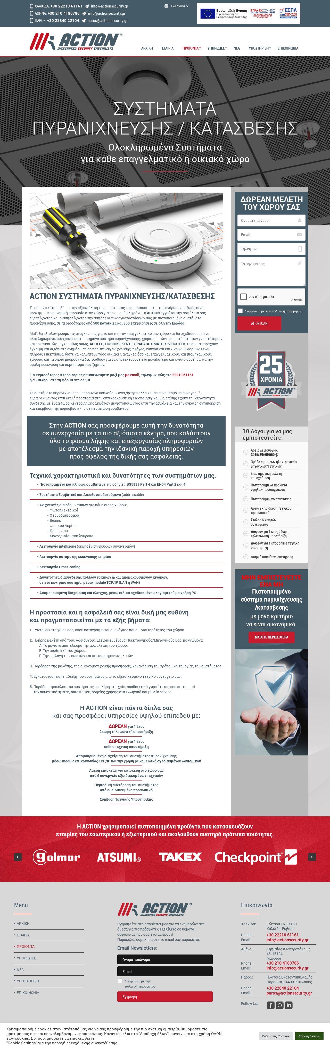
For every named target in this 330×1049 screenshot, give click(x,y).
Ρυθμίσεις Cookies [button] (276, 1036)
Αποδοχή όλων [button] (309, 1036)
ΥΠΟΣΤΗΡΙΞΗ (259, 48)
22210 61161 (183, 374)
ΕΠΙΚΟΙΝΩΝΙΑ (288, 48)
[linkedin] (289, 1005)
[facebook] (271, 1005)
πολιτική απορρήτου (140, 986)
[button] (18, 857)
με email (132, 374)
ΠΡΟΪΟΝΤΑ (191, 48)
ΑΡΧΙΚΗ (147, 48)
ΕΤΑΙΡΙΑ (168, 48)
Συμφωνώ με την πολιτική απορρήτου (273, 311)
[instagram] (280, 1005)
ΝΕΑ (237, 48)
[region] (165, 857)
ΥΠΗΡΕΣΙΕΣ (216, 48)
